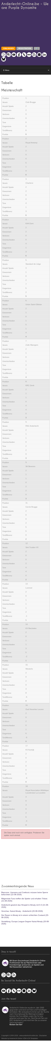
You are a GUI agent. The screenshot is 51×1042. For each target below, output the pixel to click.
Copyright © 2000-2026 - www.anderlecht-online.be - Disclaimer (24, 1035)
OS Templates (33, 1038)
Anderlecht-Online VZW (17, 1038)
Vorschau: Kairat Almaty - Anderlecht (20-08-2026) (22, 911)
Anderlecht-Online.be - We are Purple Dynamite (25, 6)
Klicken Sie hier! (16, 1024)
